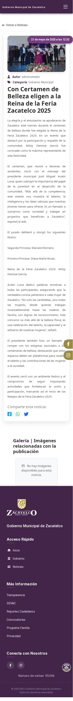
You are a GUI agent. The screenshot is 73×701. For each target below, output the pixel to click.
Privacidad (14, 636)
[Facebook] (10, 665)
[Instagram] (21, 665)
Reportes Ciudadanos (21, 611)
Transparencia (16, 595)
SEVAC (11, 603)
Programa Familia (18, 628)
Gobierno (18, 558)
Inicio (16, 550)
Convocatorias (16, 619)
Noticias (18, 567)
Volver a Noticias (17, 25)
